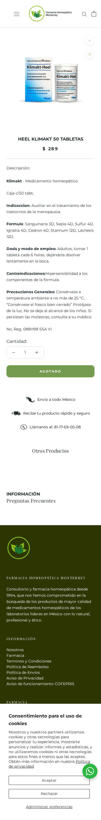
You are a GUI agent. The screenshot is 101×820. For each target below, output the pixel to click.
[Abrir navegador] (16, 14)
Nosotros (15, 649)
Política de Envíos (23, 672)
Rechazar (49, 793)
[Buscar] (84, 14)
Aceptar (49, 780)
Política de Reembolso (27, 666)
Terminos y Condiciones (28, 661)
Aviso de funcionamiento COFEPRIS (40, 683)
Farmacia (15, 655)
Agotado (50, 371)
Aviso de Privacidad (24, 678)
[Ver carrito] (94, 13)
